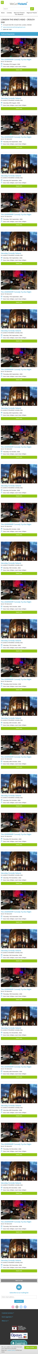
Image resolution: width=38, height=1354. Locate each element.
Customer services (7, 1313)
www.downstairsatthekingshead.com (14, 27)
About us (4, 1321)
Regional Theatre (32, 13)
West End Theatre (19, 13)
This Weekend (19, 14)
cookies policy (11, 1350)
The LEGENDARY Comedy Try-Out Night (16, 59)
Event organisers (7, 1317)
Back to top (19, 1280)
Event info (19, 70)
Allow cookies (30, 1347)
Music (3, 13)
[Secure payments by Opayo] (19, 1338)
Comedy (9, 13)
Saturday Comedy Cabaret (11, 98)
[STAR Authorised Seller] (19, 1331)
